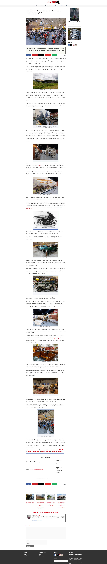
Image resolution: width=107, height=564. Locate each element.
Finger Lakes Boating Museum (55, 338)
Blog (41, 5)
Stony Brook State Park (57, 451)
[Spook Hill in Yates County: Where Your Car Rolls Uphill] (51, 499)
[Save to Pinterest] (35, 55)
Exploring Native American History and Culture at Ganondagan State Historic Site (40, 505)
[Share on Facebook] (28, 55)
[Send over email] (54, 55)
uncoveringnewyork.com (37, 520)
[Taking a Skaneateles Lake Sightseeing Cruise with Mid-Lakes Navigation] (61, 499)
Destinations (47, 5)
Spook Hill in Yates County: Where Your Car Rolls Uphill (51, 504)
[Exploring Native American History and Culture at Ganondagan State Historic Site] (40, 499)
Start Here (36, 5)
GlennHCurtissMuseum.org (37, 469)
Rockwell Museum (45, 451)
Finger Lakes (43, 98)
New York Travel (55, 5)
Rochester (41, 165)
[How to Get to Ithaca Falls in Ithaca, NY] (30, 499)
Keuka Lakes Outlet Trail (58, 449)
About (62, 5)
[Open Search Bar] (71, 6)
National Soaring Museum (33, 451)
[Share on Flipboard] (48, 55)
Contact (67, 5)
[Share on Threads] (41, 55)
